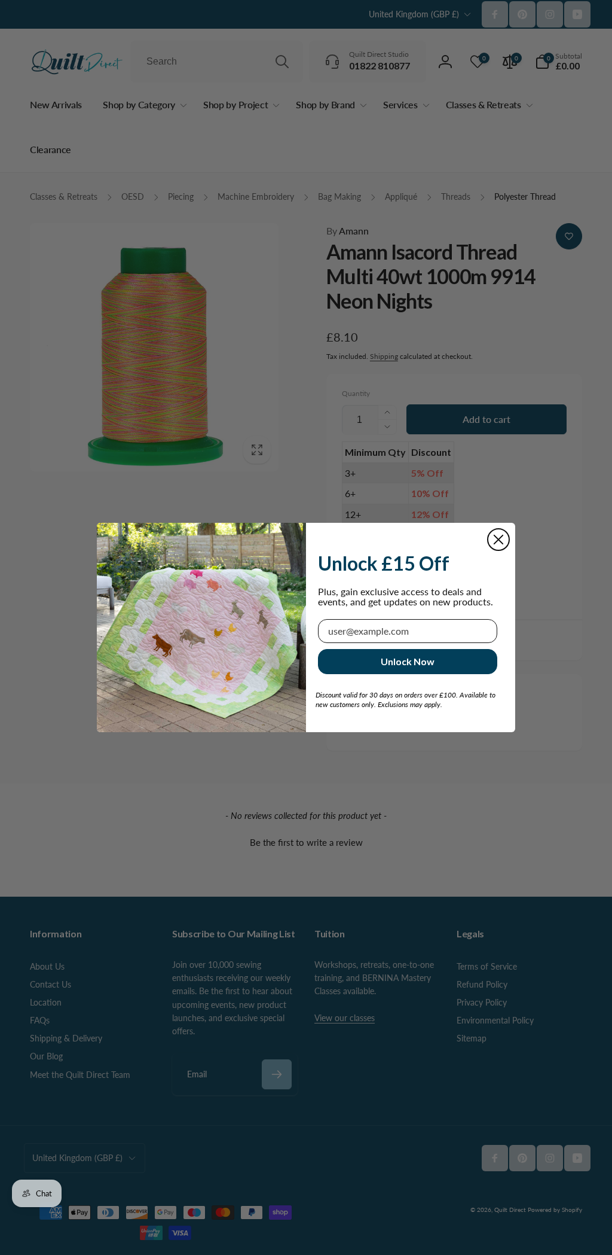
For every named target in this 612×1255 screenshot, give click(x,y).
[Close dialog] (498, 539)
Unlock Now (407, 661)
